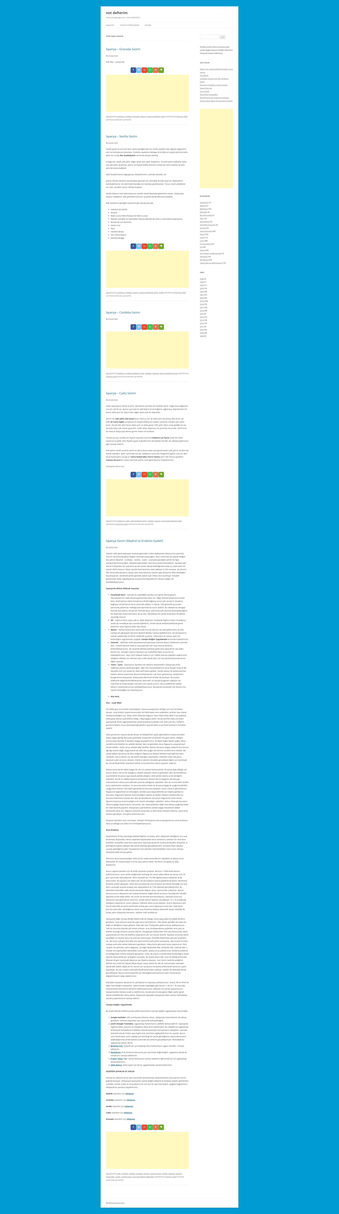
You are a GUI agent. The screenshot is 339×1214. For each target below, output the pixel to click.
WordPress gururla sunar (115, 1203)
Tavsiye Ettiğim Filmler (129, 25)
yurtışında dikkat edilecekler (143, 1177)
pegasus (171, 1173)
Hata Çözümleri (206, 231)
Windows (203, 256)
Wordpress (204, 260)
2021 (202, 295)
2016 (202, 310)
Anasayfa (110, 25)
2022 (202, 291)
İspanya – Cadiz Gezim (121, 393)
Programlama (205, 244)
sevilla (161, 292)
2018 (202, 304)
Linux (202, 240)
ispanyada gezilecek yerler (171, 521)
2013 (202, 320)
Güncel (108, 116)
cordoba (125, 1173)
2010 (202, 329)
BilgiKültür (204, 209)
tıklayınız (129, 1093)
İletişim (148, 25)
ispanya (143, 116)
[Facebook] (133, 70)
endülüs (129, 116)
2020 (202, 298)
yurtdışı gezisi (126, 1177)
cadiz (128, 521)
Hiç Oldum (204, 75)
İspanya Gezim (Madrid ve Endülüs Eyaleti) (134, 541)
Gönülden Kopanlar (207, 225)
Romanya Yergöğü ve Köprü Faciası (214, 85)
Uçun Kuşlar (204, 91)
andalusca (121, 116)
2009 (202, 333)
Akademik (204, 202)
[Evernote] (161, 70)
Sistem (202, 250)
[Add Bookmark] (155, 70)
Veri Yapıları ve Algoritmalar (210, 253)
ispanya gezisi (155, 1173)
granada (136, 116)
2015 (202, 314)
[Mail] (144, 70)
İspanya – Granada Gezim (123, 49)
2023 (202, 288)
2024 (202, 285)
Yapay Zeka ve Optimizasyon (211, 263)
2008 (202, 336)
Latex (202, 237)
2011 (202, 326)
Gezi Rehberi (205, 221)
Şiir (201, 247)
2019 (202, 301)
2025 (202, 282)
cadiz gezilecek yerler (138, 521)
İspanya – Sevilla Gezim (121, 136)
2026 (202, 279)
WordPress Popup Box (209, 94)
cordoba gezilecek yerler (135, 373)
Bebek (202, 206)
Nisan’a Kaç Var (206, 88)
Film (201, 218)
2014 (202, 317)
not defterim (117, 12)
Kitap (202, 234)
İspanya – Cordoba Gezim (123, 312)
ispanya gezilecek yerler (156, 116)
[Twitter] (139, 70)
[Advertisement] (147, 93)
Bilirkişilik (203, 212)
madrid (165, 1173)
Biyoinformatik (206, 215)
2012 (202, 323)
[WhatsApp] (150, 70)
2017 (202, 307)
